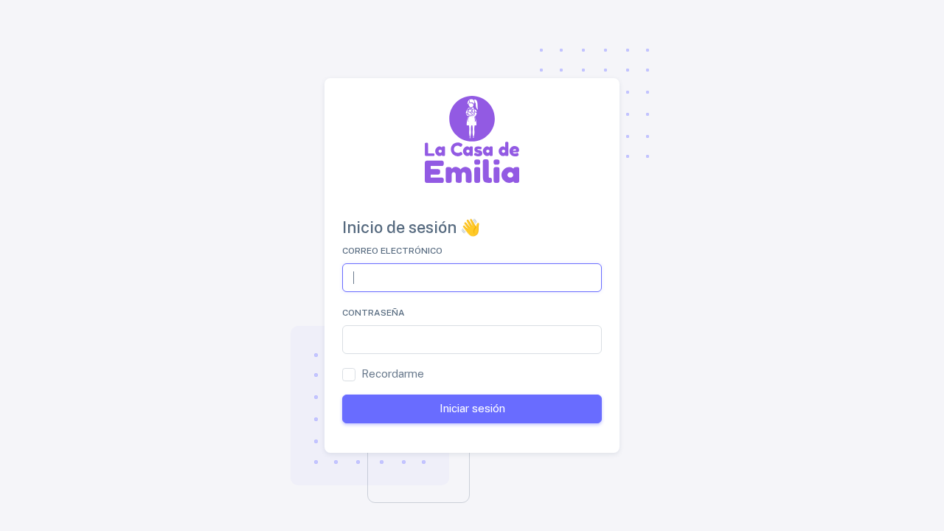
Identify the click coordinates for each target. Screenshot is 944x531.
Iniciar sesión (472, 408)
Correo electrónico (392, 251)
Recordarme (392, 373)
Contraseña (373, 313)
